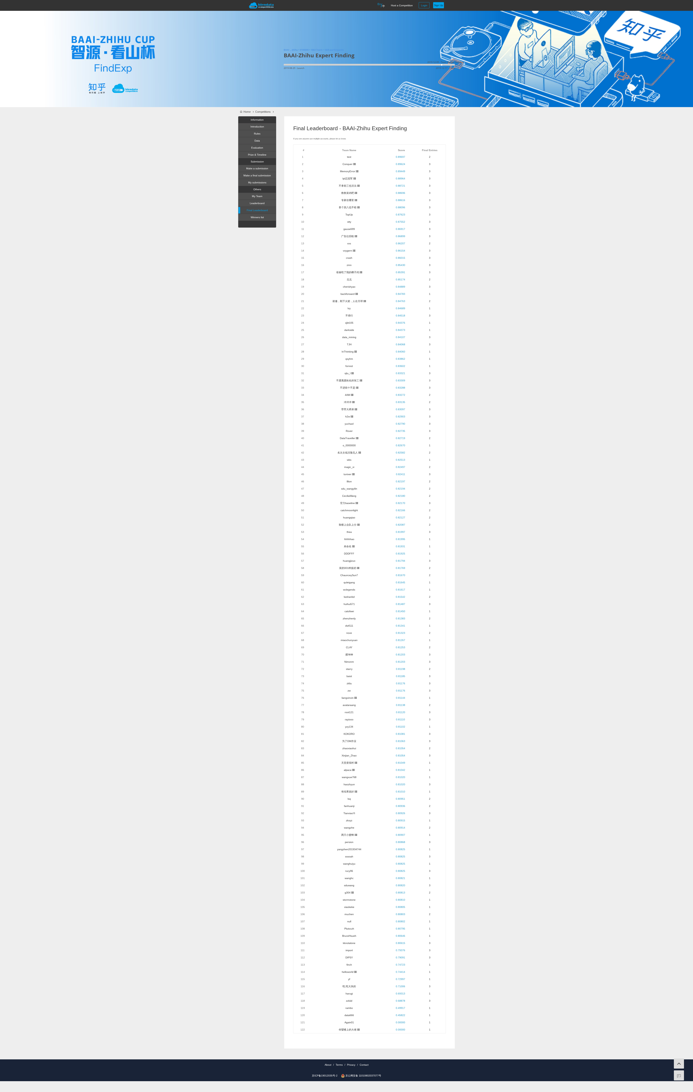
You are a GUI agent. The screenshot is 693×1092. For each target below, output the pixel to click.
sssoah (349, 856)
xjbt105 (349, 322)
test (349, 156)
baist (349, 676)
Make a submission (257, 168)
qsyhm (349, 358)
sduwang (349, 885)
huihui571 (349, 604)
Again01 (349, 1022)
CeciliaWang (349, 495)
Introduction (257, 126)
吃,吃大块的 (349, 986)
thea (349, 531)
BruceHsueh (349, 935)
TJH (349, 344)
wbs (349, 459)
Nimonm (349, 661)
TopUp (349, 214)
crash (349, 257)
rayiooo (349, 719)
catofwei (349, 611)
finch (349, 964)
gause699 (349, 229)
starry (349, 669)
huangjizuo (349, 560)
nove (349, 632)
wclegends (349, 589)
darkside (349, 330)
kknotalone (349, 943)
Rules (257, 133)
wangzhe (349, 827)
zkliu (349, 683)
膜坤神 (349, 654)
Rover (349, 431)
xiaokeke (349, 907)
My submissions (257, 182)
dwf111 (349, 625)
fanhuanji (349, 806)
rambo (349, 1008)
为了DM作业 (349, 741)
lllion (349, 481)
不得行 (349, 315)
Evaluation (257, 147)
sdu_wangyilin (349, 488)
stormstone (349, 899)
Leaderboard (257, 203)
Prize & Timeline (257, 154)
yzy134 (349, 726)
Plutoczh (349, 928)
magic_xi (349, 467)
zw (349, 690)
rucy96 (349, 870)
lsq (349, 798)
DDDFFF (349, 553)
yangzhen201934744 (349, 849)
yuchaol (349, 423)
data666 (349, 1015)
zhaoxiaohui (349, 748)
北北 (349, 279)
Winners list (257, 217)
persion (349, 842)
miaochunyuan (349, 640)
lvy (349, 308)
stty (349, 221)
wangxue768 (349, 777)
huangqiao (349, 517)
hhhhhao (349, 539)
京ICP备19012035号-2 (324, 1075)
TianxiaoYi (349, 813)
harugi (349, 993)
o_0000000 (349, 445)
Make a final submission (257, 175)
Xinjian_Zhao (349, 755)
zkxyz (349, 820)
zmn (349, 265)
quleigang (349, 582)
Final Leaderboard (257, 210)
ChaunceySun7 (349, 575)
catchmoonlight (349, 510)
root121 (349, 712)
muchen (349, 914)
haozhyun (349, 784)
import (349, 950)
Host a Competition (402, 5)
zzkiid (349, 1000)
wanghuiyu (349, 863)
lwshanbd (349, 596)
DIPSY (349, 957)
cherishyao (349, 286)
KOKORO (349, 733)
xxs (349, 243)
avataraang (349, 705)
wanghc (349, 878)
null (349, 921)
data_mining (349, 337)
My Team (257, 196)
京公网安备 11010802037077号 (363, 1075)
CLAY (349, 647)
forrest (349, 366)
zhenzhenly (349, 618)
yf (349, 979)
